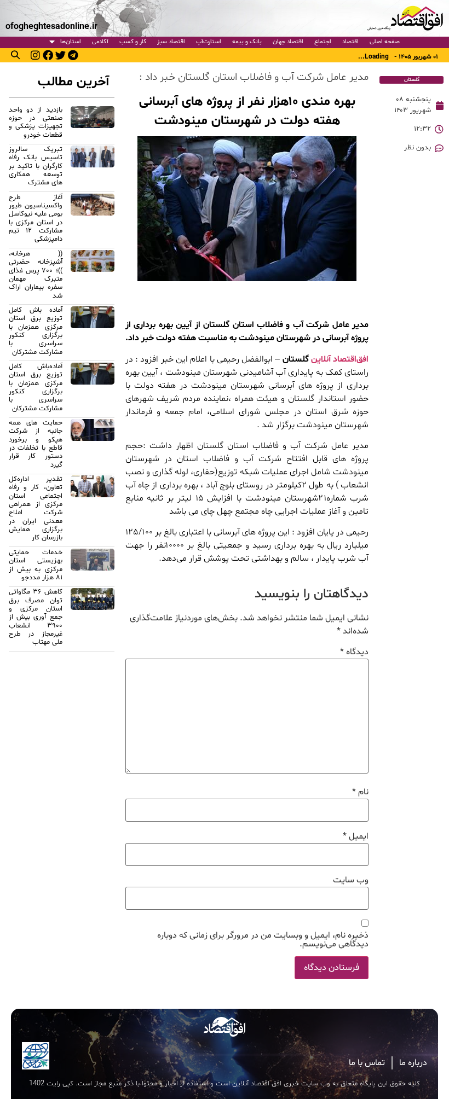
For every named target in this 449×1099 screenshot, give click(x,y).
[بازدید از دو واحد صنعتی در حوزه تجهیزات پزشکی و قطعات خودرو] (92, 124)
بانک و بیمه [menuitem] (247, 42)
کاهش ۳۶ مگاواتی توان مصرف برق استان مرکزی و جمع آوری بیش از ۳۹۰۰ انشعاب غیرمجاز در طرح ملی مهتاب (35, 617)
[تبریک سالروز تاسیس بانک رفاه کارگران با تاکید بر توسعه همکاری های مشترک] (92, 168)
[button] (15, 54)
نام (360, 792)
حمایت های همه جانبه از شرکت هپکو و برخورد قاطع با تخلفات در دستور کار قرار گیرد (35, 444)
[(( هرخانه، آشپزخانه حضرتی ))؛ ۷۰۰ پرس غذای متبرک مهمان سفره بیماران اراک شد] (92, 276)
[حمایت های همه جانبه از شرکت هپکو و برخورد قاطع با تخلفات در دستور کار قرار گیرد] (92, 445)
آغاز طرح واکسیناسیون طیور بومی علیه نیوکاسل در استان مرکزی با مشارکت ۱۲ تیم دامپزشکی (35, 219)
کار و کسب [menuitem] (132, 42)
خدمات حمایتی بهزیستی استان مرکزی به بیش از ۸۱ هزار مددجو (35, 565)
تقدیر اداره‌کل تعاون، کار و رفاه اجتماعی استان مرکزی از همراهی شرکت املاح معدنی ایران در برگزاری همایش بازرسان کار (35, 508)
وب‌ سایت (351, 880)
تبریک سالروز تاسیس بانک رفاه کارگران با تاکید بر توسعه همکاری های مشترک (35, 166)
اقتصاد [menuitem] (350, 42)
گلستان (411, 79)
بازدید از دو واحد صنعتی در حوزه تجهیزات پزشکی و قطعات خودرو (35, 122)
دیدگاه (354, 652)
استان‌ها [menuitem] (70, 42)
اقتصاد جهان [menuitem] (288, 42)
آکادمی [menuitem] (100, 42)
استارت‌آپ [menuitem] (208, 42)
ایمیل (356, 836)
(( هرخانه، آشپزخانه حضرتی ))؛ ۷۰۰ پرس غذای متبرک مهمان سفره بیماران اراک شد (35, 275)
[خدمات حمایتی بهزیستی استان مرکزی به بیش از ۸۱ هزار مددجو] (92, 567)
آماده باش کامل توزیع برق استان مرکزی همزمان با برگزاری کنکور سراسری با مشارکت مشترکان (35, 331)
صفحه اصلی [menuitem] (385, 42)
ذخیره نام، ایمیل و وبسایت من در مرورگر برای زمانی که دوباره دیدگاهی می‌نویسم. (263, 940)
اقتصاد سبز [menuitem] (171, 42)
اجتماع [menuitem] (322, 42)
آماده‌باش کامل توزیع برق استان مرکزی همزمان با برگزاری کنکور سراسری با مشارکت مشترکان (35, 388)
